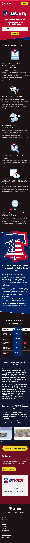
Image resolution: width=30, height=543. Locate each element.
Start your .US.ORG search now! (15, 448)
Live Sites (4, 522)
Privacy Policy (5, 530)
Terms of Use (5, 533)
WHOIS (4, 524)
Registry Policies (6, 535)
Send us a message (8, 469)
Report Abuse (5, 537)
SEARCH (15, 33)
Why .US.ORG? (6, 519)
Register (4, 517)
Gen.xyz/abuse (7, 491)
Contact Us (5, 526)
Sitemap (4, 528)
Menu (24, 3)
